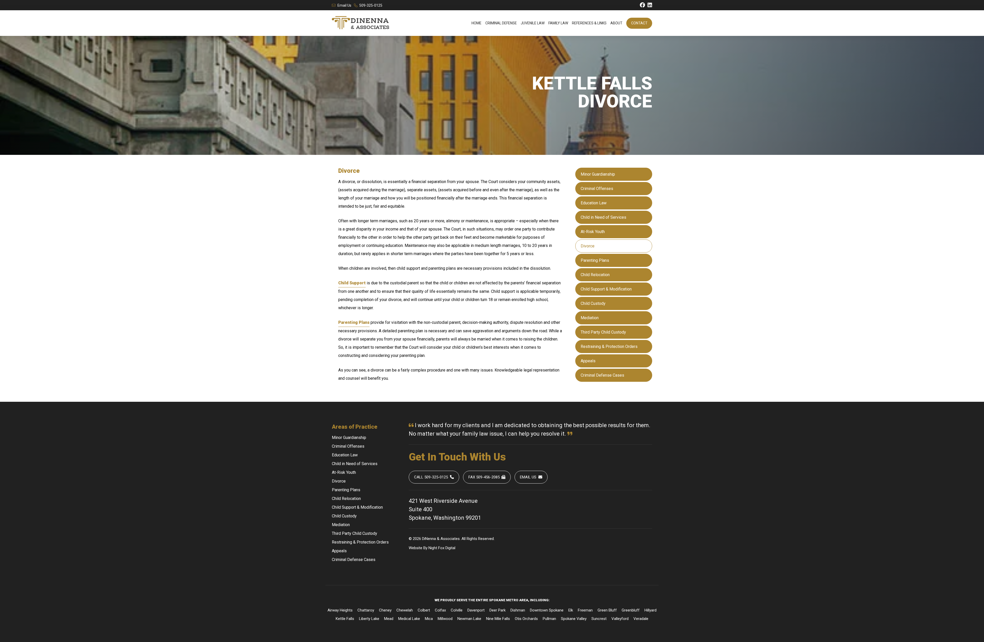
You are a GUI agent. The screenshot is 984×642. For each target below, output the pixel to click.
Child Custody (593, 303)
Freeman (585, 610)
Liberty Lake (369, 618)
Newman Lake (469, 618)
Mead (388, 618)
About (616, 23)
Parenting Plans (595, 260)
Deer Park (497, 610)
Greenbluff (631, 610)
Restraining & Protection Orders (609, 346)
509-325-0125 (370, 5)
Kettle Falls (345, 618)
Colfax (440, 610)
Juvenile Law (533, 23)
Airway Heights (340, 610)
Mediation (590, 317)
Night (432, 548)
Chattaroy (365, 610)
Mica (429, 618)
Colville (457, 610)
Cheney (385, 610)
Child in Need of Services (603, 217)
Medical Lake (409, 618)
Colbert (424, 610)
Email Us (344, 5)
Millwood (445, 618)
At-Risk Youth (593, 231)
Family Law (558, 23)
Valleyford (620, 618)
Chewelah (404, 610)
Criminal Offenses (597, 188)
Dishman (517, 610)
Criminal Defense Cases (602, 375)
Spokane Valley (574, 618)
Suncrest (599, 618)
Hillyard (650, 610)
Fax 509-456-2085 (484, 477)
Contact (639, 23)
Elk (570, 610)
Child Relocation (595, 274)
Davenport (476, 610)
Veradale (640, 618)
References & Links (589, 23)
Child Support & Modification (606, 289)
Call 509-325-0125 (431, 477)
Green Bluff (607, 610)
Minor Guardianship (598, 174)
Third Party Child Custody (603, 332)
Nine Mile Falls (498, 618)
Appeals (588, 360)
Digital (450, 548)
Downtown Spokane (546, 610)
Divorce (587, 246)
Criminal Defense (501, 23)
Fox (441, 548)
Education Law (594, 202)
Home (476, 23)
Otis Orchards (526, 618)
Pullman (549, 618)
